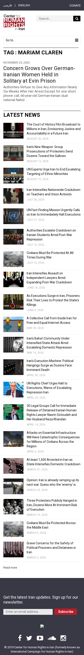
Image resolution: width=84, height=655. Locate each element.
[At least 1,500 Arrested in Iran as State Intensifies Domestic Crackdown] (13, 466)
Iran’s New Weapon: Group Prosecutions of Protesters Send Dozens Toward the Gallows (50, 151)
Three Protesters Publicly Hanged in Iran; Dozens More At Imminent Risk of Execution (52, 505)
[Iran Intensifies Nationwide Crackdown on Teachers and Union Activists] (13, 196)
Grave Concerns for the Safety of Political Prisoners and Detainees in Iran (51, 547)
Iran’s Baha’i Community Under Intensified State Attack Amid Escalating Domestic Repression (49, 343)
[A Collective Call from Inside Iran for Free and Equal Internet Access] (13, 324)
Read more (10, 567)
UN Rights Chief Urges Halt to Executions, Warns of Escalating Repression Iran (49, 388)
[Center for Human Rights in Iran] (14, 22)
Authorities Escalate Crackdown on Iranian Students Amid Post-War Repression (51, 235)
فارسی (7, 5)
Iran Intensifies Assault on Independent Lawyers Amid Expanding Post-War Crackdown (49, 277)
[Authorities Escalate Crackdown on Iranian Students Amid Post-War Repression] (13, 237)
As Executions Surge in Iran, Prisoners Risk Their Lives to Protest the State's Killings (53, 300)
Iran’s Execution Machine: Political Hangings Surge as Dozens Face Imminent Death (50, 365)
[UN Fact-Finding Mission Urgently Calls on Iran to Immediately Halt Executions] (13, 216)
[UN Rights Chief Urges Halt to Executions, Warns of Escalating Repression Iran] (13, 389)
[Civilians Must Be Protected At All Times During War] (13, 259)
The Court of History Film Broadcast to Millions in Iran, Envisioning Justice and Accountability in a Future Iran (54, 129)
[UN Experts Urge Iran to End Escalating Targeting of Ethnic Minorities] (13, 175)
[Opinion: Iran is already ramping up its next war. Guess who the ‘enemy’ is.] (13, 486)
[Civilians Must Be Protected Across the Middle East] (13, 529)
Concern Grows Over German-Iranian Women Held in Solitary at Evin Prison (39, 74)
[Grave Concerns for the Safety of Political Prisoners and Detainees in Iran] (13, 549)
